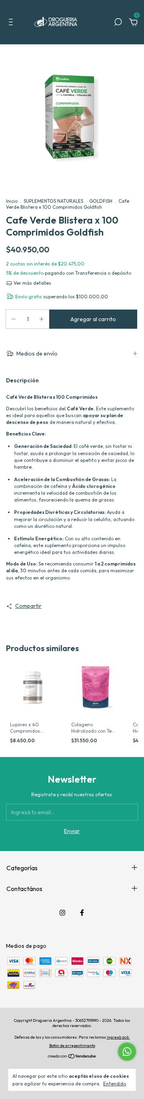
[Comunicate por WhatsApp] (127, 1052)
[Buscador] (118, 23)
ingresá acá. (118, 1037)
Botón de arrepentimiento (72, 1045)
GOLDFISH (100, 201)
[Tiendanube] (72, 1057)
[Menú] (12, 23)
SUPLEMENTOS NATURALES (53, 201)
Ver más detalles (31, 283)
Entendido (114, 1084)
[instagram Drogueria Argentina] (62, 912)
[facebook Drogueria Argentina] (82, 912)
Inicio (12, 201)
